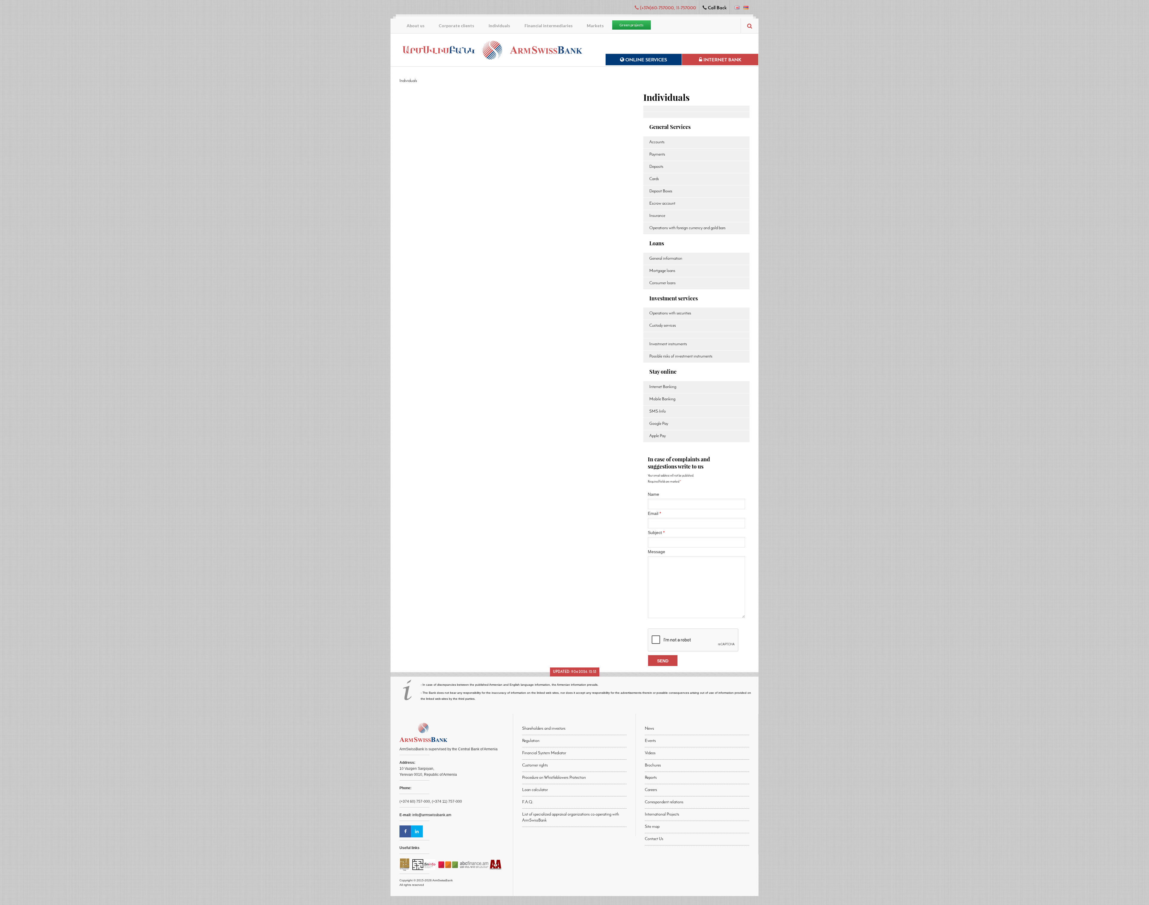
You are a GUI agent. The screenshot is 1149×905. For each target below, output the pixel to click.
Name (653, 494)
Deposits (656, 167)
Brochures (653, 765)
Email (654, 513)
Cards (654, 179)
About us (416, 25)
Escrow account (662, 203)
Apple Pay (657, 436)
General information (665, 258)
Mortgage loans (662, 271)
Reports (651, 777)
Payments (657, 154)
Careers (651, 790)
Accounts (657, 142)
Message (656, 551)
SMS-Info (657, 411)
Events (650, 741)
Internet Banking (662, 387)
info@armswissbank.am (431, 815)
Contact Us (654, 839)
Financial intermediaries (549, 25)
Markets (595, 25)
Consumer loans (662, 283)
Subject (656, 532)
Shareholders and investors (544, 728)
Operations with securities (670, 313)
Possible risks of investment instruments (680, 356)
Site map (652, 827)
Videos (650, 753)
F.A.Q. (527, 802)
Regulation (530, 741)
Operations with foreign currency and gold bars (687, 228)
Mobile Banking (662, 399)
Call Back (717, 8)
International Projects (662, 814)
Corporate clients (456, 25)
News (649, 728)
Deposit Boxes (660, 191)
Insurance (657, 216)
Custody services (662, 325)
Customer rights (535, 765)
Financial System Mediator (544, 753)
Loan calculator (535, 790)
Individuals (499, 25)
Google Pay (658, 424)
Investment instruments (668, 344)
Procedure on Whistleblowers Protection (554, 777)
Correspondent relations (664, 802)
